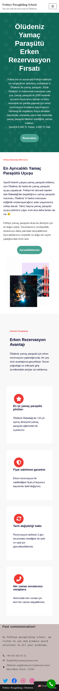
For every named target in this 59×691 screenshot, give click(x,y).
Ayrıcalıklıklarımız (30, 250)
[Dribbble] (23, 681)
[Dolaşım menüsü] (53, 6)
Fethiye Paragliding (12, 687)
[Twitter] (5, 681)
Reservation (29, 138)
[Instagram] (32, 681)
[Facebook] (14, 681)
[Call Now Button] (51, 684)
